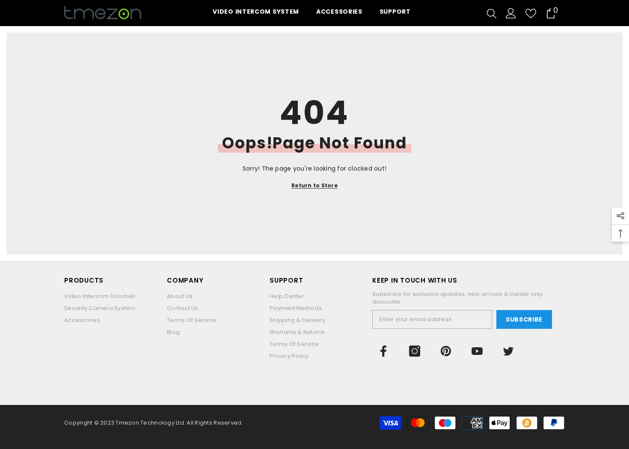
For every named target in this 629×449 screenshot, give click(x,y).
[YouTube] (477, 351)
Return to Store (314, 185)
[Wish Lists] (531, 13)
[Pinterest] (446, 351)
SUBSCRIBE (524, 319)
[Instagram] (415, 351)
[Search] (491, 13)
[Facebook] (383, 351)
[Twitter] (508, 351)
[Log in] (511, 13)
